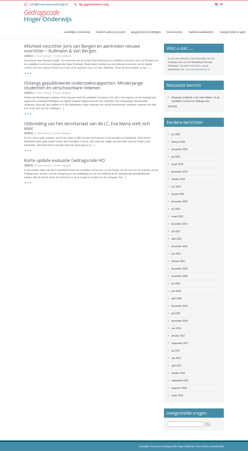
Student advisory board (110, 32)
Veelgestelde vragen (232, 32)
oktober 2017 (178, 335)
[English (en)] (221, 2)
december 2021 (179, 246)
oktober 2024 (178, 179)
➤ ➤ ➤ (28, 73)
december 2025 (179, 149)
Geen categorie (63, 56)
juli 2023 (175, 209)
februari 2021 (178, 261)
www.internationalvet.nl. (198, 69)
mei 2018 (176, 328)
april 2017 (176, 365)
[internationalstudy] (54, 17)
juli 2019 (175, 313)
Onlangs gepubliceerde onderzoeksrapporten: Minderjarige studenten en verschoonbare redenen (83, 85)
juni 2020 (176, 291)
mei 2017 (176, 358)
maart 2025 (177, 164)
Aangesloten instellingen (146, 32)
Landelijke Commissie (77, 32)
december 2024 (179, 171)
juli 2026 (175, 134)
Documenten (174, 32)
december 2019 (179, 306)
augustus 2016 (179, 388)
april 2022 (176, 238)
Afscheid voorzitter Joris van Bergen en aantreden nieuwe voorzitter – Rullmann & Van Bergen (82, 48)
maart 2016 (177, 395)
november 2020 (179, 276)
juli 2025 (175, 156)
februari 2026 (178, 141)
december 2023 (179, 201)
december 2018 (179, 320)
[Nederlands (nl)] (216, 2)
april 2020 (176, 298)
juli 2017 (175, 350)
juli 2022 (175, 231)
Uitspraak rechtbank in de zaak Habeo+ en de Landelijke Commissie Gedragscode (195, 99)
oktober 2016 (178, 373)
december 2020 (179, 268)
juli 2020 (175, 283)
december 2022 (179, 223)
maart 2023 (177, 216)
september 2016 (179, 380)
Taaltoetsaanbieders (201, 32)
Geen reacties (44, 56)
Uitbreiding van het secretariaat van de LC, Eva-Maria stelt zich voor (87, 125)
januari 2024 (177, 194)
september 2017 (179, 343)
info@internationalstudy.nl (49, 4)
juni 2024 (176, 186)
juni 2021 (176, 253)
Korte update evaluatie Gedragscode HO (64, 160)
